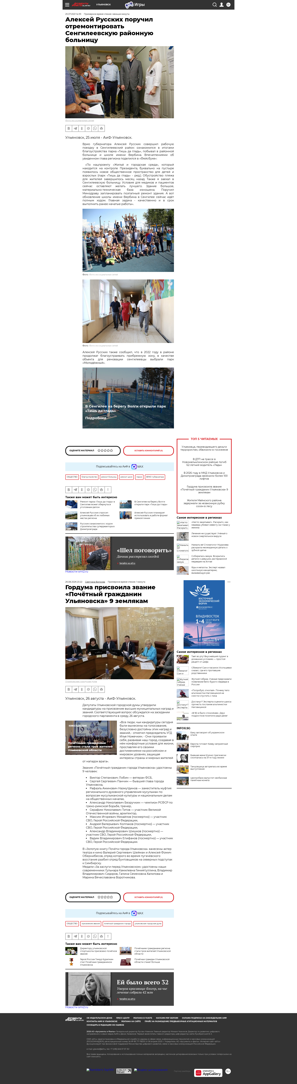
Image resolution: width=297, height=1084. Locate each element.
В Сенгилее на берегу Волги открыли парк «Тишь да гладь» (125, 408)
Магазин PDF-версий (167, 1018)
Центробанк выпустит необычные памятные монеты (208, 779)
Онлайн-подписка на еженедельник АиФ (204, 1018)
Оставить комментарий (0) (148, 451)
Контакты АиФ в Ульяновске (102, 1021)
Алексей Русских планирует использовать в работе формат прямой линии (151, 515)
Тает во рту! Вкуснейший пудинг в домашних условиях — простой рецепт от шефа (209, 659)
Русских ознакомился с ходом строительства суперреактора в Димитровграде (97, 526)
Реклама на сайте (131, 1021)
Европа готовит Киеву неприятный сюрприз (209, 745)
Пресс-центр (122, 1018)
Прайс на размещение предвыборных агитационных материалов (181, 1021)
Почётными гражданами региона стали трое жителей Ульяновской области (152, 951)
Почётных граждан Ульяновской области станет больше (151, 960)
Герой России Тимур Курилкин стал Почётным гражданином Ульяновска (96, 962)
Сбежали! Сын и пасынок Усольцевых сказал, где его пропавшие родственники (211, 670)
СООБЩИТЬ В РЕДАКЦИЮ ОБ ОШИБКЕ (105, 1025)
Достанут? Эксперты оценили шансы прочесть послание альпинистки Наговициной (211, 704)
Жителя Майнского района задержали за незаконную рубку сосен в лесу (204, 503)
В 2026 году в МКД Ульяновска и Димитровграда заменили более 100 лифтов (204, 476)
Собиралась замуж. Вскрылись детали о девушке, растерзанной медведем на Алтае (209, 559)
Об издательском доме (99, 1018)
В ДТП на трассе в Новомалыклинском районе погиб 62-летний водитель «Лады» (204, 462)
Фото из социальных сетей (79, 120)
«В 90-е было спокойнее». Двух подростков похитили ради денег (209, 714)
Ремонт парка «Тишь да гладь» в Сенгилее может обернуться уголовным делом (97, 504)
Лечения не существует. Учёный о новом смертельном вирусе (209, 534)
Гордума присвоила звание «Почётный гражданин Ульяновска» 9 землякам (204, 489)
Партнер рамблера (182, 1071)
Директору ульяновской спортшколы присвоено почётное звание (98, 951)
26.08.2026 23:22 (73, 582)
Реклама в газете (142, 1018)
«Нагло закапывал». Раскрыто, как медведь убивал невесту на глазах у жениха (210, 525)
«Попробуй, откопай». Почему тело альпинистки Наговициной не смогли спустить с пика (210, 693)
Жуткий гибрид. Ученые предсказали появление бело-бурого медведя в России (211, 682)
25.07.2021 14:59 (73, 14)
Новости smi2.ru (76, 571)
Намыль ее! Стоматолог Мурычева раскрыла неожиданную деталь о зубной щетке (209, 547)
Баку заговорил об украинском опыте (207, 733)
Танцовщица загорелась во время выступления (208, 767)
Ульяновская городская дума (81, 681)
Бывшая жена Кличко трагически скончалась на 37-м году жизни (208, 756)
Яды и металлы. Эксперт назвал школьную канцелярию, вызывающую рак (208, 570)
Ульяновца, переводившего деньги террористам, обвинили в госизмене (204, 448)
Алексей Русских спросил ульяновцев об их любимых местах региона (94, 515)
